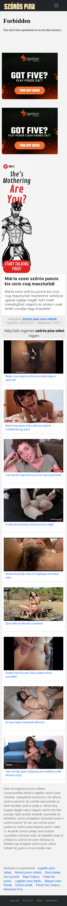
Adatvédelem (51, 900)
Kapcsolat (14, 900)
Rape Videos (31, 877)
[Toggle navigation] (56, 5)
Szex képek (52, 872)
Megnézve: (44, 323)
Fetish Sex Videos (48, 885)
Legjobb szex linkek (28, 881)
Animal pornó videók (28, 872)
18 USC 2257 (28, 900)
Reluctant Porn (13, 889)
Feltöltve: (12, 323)
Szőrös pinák (23, 885)
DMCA (39, 900)
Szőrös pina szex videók (40, 319)
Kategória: (15, 319)
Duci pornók (11, 877)
